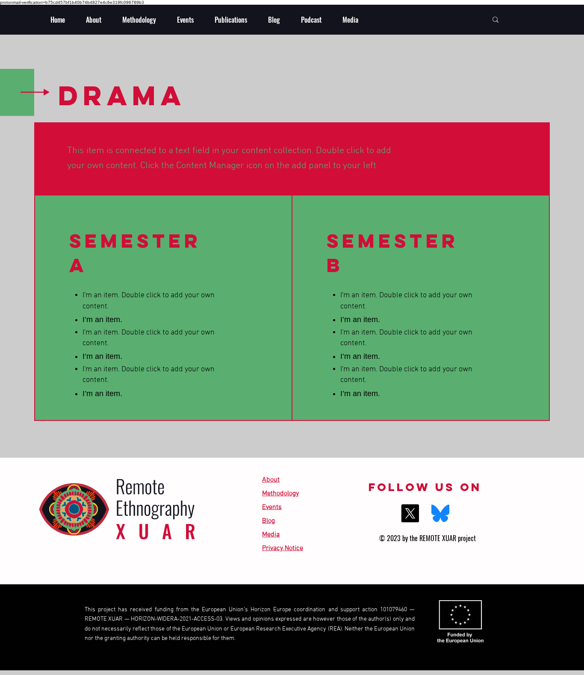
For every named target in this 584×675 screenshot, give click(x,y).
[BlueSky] (440, 513)
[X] (410, 513)
